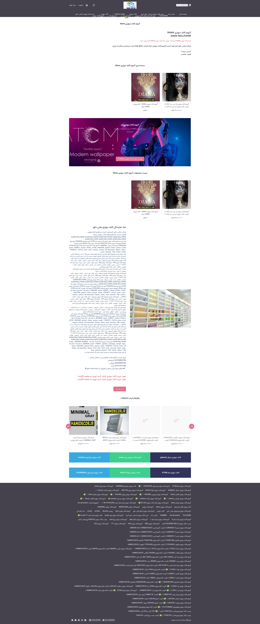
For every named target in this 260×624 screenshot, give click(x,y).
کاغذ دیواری (133, 14)
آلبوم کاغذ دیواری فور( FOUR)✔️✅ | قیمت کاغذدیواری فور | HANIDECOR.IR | (111, 590)
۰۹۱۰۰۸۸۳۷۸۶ (109, 620)
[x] (75, 620)
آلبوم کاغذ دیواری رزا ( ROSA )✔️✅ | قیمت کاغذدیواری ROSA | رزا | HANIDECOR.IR (163, 586)
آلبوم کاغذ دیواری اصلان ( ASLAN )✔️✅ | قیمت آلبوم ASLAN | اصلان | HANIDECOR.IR (162, 598)
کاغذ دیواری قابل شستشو (182, 507)
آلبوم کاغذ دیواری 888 (152, 523)
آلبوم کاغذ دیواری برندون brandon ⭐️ (120, 498)
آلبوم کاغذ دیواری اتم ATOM (181, 486)
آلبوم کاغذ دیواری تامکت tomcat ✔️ (107, 490)
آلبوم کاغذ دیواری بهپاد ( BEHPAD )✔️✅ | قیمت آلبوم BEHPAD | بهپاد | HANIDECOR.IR (161, 603)
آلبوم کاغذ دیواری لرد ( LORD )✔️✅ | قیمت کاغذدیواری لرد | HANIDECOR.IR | (165, 590)
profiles (97, 511)
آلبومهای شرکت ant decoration (88, 502)
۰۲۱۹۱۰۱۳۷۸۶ (96, 620)
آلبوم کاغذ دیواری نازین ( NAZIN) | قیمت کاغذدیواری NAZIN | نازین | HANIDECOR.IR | (103, 548)
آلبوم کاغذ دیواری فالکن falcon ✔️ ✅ (93, 498)
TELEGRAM (163, 16)
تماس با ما (171, 14)
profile (89, 511)
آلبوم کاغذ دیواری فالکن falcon (181, 494)
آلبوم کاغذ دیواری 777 (118, 523)
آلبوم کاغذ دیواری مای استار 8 (181, 519)
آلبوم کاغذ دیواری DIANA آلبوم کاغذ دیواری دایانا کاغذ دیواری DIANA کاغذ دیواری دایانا (165, 41)
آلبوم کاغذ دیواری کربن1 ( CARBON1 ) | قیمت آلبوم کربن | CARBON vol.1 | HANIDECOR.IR (160, 536)
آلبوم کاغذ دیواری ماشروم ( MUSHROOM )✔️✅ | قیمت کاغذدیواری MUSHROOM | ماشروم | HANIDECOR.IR (155, 582)
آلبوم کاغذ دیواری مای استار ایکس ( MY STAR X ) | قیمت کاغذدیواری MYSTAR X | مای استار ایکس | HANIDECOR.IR (152, 565)
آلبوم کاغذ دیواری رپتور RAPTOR (132, 490)
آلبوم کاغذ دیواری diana (164, 507)
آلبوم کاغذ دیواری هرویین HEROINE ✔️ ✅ (153, 494)
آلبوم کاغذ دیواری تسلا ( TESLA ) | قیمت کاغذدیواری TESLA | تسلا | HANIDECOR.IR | (162, 548)
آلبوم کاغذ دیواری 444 (135, 523)
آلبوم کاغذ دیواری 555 (101, 523)
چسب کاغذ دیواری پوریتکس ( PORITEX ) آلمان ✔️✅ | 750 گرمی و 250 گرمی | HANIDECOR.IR (129, 17)
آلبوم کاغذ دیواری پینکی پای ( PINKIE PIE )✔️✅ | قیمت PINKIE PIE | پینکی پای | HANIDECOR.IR (158, 594)
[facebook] (85, 620)
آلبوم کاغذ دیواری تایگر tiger (138, 519)
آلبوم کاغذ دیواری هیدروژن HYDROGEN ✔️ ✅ (154, 486)
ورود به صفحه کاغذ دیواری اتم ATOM (130, 159)
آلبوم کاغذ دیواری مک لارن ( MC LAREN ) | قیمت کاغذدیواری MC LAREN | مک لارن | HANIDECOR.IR (158, 557)
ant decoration (175, 515)
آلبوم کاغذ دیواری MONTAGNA (129, 507)
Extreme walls (120, 14)
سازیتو (173, 620)
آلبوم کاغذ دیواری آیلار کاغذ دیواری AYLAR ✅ (153, 502)
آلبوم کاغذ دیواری (98, 16)
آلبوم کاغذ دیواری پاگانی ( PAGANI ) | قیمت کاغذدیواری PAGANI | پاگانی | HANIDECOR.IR (161, 552)
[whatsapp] (72, 620)
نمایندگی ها (127, 16)
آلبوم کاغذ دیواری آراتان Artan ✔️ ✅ (96, 494)
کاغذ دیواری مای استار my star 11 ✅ (90, 515)
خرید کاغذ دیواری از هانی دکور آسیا (152, 14)
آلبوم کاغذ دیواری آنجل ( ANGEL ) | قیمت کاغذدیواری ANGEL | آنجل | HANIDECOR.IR (162, 578)
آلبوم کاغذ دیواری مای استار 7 (159, 519)
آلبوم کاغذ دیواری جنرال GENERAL (179, 490)
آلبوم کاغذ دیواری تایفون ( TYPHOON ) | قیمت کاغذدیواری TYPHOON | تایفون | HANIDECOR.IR (159, 544)
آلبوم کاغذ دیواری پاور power (104, 486)
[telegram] (79, 620)
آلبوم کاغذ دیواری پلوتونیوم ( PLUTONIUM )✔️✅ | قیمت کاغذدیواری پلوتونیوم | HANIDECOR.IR (159, 607)
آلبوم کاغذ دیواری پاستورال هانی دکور (179, 511)
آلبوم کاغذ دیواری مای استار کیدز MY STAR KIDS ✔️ (118, 502)
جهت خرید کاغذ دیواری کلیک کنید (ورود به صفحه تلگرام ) (102, 376)
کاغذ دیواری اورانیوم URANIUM (126, 486)
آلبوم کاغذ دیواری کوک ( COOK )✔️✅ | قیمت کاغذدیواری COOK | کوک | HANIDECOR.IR (162, 569)
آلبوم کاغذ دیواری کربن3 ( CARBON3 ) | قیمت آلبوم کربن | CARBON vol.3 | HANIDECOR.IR (160, 527)
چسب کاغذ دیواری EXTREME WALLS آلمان (176, 523)
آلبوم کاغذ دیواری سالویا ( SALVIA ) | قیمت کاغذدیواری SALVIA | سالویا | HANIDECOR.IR (103, 586)
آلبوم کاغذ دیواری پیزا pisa (118, 519)
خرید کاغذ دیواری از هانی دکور (84, 14)
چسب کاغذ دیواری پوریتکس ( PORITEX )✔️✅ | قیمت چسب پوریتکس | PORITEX (163, 615)
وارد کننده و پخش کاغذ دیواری (145, 16)
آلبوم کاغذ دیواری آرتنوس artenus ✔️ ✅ (177, 498)
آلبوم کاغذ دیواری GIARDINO (107, 507)
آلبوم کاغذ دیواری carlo (122, 511)
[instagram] (82, 620)
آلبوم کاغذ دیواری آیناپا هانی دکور (143, 511)
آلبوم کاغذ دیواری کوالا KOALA (155, 490)
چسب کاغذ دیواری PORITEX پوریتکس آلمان (92, 519)
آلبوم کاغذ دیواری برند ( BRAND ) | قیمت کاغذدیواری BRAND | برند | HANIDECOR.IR (163, 561)
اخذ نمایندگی (112, 16)
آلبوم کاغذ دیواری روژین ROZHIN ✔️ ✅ (123, 494)
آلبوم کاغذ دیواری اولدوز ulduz (181, 502)
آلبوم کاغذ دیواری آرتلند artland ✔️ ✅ (148, 498)
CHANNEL (163, 515)
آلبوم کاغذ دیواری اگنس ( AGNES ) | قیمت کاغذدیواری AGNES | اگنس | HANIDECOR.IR (162, 573)
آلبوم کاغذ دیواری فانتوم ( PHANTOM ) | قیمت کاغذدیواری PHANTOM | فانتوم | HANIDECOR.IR (159, 540)
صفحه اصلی (183, 14)
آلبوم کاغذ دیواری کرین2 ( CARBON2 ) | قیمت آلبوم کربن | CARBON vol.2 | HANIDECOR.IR (160, 532)
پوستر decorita (107, 511)
